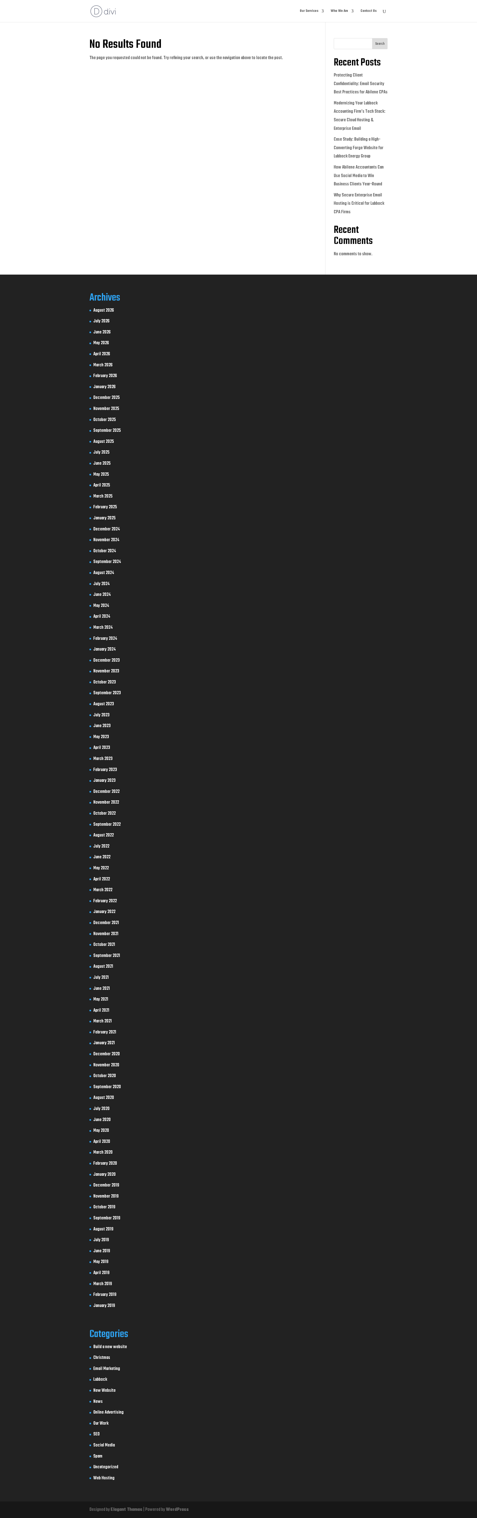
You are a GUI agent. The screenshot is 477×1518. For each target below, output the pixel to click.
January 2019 (104, 1305)
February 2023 (105, 770)
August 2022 (103, 835)
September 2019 (106, 1218)
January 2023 (104, 780)
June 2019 (101, 1251)
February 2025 (105, 507)
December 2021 (106, 923)
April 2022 (101, 879)
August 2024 (103, 573)
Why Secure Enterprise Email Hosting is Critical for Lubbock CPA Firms (359, 204)
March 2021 (102, 1021)
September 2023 (107, 693)
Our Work (100, 1423)
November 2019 (106, 1196)
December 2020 (106, 1054)
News (98, 1401)
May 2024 (101, 605)
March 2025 (103, 496)
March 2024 (103, 627)
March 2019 (102, 1284)
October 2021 (104, 944)
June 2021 (101, 988)
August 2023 (103, 704)
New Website (104, 1390)
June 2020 (102, 1120)
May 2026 (101, 343)
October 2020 (104, 1076)
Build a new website (110, 1347)
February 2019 (104, 1294)
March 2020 (103, 1152)
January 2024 (104, 649)
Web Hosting (104, 1478)
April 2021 (101, 1010)
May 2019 (100, 1262)
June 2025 (102, 463)
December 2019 (106, 1185)
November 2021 (105, 934)
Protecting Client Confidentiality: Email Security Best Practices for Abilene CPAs (361, 84)
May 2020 (101, 1130)
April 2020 (101, 1141)
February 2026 (105, 376)
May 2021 (100, 999)
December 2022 (106, 791)
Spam (97, 1456)
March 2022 (102, 890)
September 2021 (106, 955)
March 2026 (103, 365)
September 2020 (107, 1087)
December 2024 (106, 529)
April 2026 (101, 354)
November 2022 (106, 802)
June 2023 (102, 726)
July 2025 (101, 452)
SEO (96, 1434)
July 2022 (101, 846)
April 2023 (101, 747)
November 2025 (106, 408)
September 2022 (107, 824)
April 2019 (101, 1273)
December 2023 (106, 660)
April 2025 (101, 485)
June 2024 (102, 594)
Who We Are (339, 11)
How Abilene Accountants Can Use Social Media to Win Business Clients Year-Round (359, 176)
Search (380, 44)
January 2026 (104, 387)
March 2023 (103, 758)
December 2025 (106, 397)
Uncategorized (105, 1467)
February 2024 (105, 638)
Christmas (101, 1357)
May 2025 (101, 474)
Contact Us (369, 11)
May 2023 (101, 737)
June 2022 (101, 857)
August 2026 (103, 310)
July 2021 (101, 977)
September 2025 (107, 430)
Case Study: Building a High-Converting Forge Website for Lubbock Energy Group (358, 148)
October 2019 (104, 1207)
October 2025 (104, 419)
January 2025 (104, 518)
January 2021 (104, 1043)
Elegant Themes (126, 1509)
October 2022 (104, 813)
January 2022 (104, 911)
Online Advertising (108, 1412)
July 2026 (101, 321)
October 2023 (104, 682)
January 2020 (104, 1174)
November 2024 (106, 540)
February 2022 (105, 901)
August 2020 (103, 1097)
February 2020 (105, 1163)
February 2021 (104, 1032)
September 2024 (107, 561)
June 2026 (102, 332)
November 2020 (106, 1065)
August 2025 (103, 441)
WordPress (177, 1509)
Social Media (104, 1445)
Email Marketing (106, 1368)
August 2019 (103, 1229)
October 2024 (104, 551)
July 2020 (101, 1108)
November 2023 (106, 671)
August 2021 (103, 966)
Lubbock (100, 1379)
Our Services (309, 11)
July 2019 (101, 1240)
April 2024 (101, 616)
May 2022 (101, 868)
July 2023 (101, 715)
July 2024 (101, 584)
